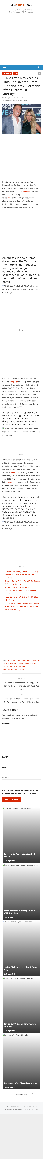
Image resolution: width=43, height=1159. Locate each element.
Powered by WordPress (13, 1109)
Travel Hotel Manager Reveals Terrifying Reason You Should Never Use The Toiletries (21, 574)
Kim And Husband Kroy (29, 660)
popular (14, 382)
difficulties (14, 472)
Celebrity (7, 73)
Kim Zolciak (31, 663)
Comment (7, 724)
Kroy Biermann (11, 666)
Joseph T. (8, 98)
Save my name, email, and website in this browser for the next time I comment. (20, 792)
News (16, 73)
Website (6, 777)
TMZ (10, 198)
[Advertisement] (21, 39)
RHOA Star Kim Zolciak (14, 669)
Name (5, 757)
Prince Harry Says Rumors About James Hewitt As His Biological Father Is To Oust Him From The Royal (22, 606)
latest (9, 482)
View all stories (21, 1095)
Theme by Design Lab (31, 1109)
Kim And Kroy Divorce (14, 663)
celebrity (13, 660)
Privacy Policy (31, 1107)
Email (5, 767)
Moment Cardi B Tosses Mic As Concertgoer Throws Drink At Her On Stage (20, 590)
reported (26, 191)
